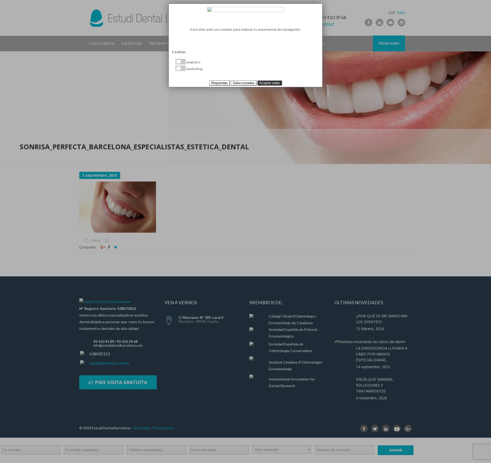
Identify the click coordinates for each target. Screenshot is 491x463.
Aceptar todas (269, 83)
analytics (193, 62)
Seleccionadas (243, 83)
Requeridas (219, 83)
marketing (194, 68)
